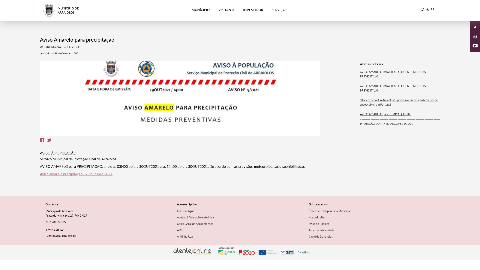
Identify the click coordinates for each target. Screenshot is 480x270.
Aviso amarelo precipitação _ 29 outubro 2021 (76, 174)
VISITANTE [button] (226, 10)
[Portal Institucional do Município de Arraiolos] (92, 10)
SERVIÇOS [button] (279, 10)
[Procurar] (432, 10)
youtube (473, 49)
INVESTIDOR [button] (253, 10)
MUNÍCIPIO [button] (201, 10)
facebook (473, 31)
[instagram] (475, 36)
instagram (473, 40)
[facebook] (475, 27)
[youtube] (475, 45)
